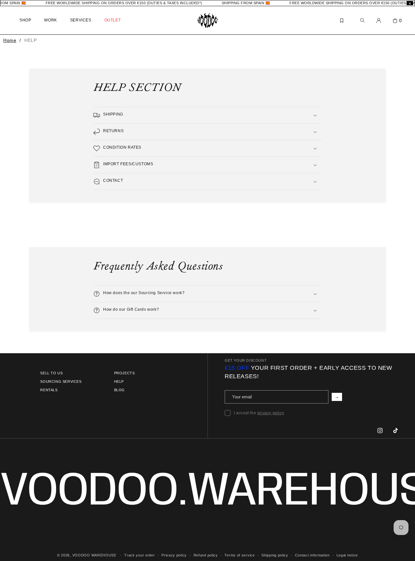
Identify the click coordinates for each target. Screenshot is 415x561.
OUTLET (112, 20)
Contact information (312, 555)
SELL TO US (51, 373)
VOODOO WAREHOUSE (94, 555)
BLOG (119, 390)
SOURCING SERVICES (60, 381)
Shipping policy (274, 555)
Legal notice (347, 555)
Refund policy (206, 555)
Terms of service (239, 555)
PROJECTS (124, 373)
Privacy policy (174, 555)
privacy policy (270, 413)
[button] (207, 115)
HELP (119, 381)
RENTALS (48, 390)
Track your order (139, 555)
